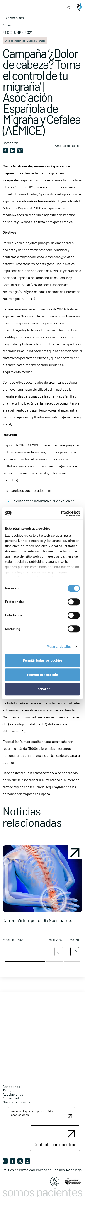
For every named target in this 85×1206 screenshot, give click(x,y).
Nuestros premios (16, 1102)
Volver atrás (14, 18)
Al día (7, 25)
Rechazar (42, 689)
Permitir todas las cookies (42, 660)
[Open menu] (8, 7)
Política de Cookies (50, 1170)
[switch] (74, 601)
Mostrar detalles (59, 646)
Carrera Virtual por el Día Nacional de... (39, 920)
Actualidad (11, 1098)
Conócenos (11, 1086)
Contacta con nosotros (55, 1144)
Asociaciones (13, 1094)
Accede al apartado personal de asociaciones (32, 1112)
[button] (42, 895)
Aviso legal (74, 1170)
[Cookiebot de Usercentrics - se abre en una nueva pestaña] (61, 513)
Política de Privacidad (19, 1170)
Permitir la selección (42, 675)
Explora (8, 1090)
